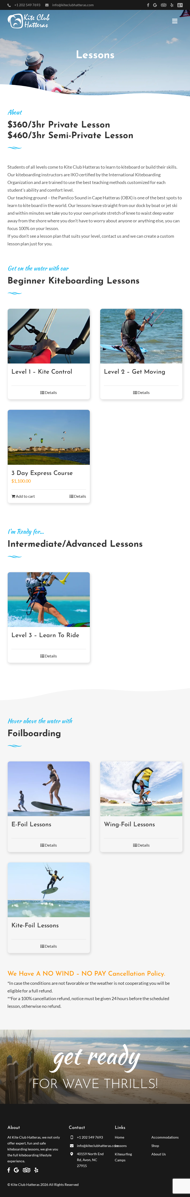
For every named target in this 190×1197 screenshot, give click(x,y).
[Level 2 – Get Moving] (141, 336)
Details (51, 392)
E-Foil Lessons (31, 825)
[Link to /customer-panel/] (180, 5)
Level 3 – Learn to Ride (45, 635)
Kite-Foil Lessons (35, 926)
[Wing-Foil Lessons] (141, 788)
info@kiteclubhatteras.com (73, 5)
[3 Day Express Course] (49, 437)
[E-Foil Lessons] (49, 788)
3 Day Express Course (42, 473)
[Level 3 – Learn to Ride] (49, 599)
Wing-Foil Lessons (129, 825)
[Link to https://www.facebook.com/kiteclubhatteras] (148, 5)
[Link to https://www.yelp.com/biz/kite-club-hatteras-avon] (171, 5)
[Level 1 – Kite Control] (49, 336)
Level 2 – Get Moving (134, 372)
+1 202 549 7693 (27, 5)
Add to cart (25, 496)
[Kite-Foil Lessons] (49, 889)
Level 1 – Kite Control (41, 372)
